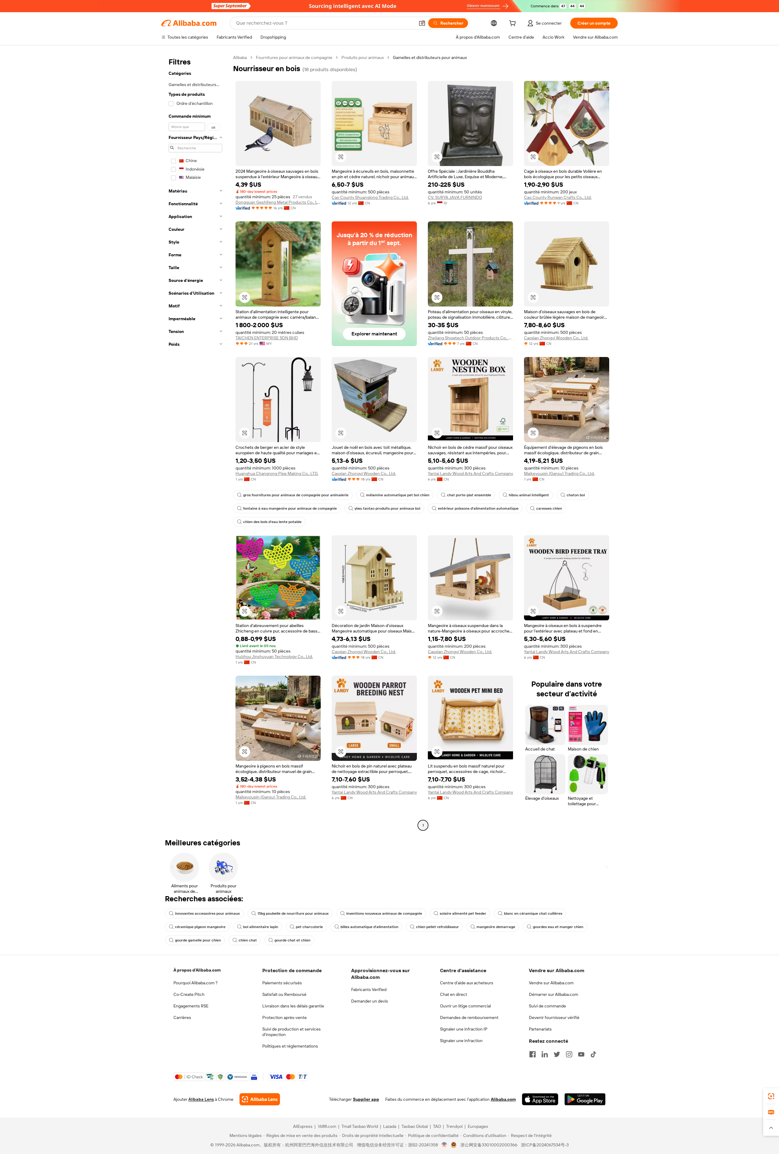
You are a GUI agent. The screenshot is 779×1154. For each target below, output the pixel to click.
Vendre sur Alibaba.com (551, 982)
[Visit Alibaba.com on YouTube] (581, 1054)
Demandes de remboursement (469, 1017)
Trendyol (454, 1126)
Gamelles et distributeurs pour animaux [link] (430, 57)
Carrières (182, 1017)
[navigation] (195, 442)
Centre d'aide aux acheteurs (466, 982)
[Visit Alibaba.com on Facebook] (532, 1054)
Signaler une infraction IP (463, 1029)
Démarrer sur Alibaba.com (553, 994)
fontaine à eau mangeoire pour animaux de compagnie (290, 508)
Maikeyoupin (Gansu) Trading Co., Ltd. (559, 473)
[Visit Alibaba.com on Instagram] (569, 1054)
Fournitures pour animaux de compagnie (294, 57)
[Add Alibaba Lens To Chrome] (259, 1099)
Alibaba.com (503, 1099)
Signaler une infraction (461, 1040)
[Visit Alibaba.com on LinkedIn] (544, 1054)
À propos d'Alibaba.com (197, 970)
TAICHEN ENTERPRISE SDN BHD (267, 337)
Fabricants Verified (368, 989)
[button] (422, 23)
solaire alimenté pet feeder (463, 913)
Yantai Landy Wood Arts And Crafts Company (470, 473)
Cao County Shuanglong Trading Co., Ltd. (370, 197)
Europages (478, 1126)
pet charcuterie (309, 927)
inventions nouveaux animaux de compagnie (384, 913)
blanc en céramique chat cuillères (533, 913)
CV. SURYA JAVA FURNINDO (455, 197)
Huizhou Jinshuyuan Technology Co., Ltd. (274, 656)
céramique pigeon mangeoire (200, 927)
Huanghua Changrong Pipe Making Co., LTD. (277, 473)
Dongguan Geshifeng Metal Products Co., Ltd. (278, 202)
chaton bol (576, 495)
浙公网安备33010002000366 (488, 1144)
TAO (437, 1126)
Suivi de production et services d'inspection (291, 1032)
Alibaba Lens (201, 1099)
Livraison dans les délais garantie (293, 1005)
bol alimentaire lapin (260, 927)
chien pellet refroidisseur (437, 927)
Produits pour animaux (362, 57)
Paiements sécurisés (282, 982)
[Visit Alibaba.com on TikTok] (593, 1054)
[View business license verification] (444, 1145)
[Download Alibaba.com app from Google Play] (585, 1099)
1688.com (327, 1126)
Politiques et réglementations (290, 1046)
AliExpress (303, 1126)
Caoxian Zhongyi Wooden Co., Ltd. (556, 337)
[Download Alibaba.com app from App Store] (540, 1099)
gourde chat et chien (292, 940)
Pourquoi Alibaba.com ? (195, 982)
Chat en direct (453, 994)
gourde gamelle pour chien (198, 940)
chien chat (248, 940)
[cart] (513, 24)
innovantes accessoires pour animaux (207, 913)
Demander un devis (369, 1001)
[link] (771, 1096)
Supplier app (366, 1099)
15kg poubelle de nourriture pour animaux (293, 913)
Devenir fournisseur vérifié (554, 1017)
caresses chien (549, 508)
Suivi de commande (547, 1005)
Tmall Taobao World (359, 1126)
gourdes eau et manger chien (558, 927)
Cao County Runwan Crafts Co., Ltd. (558, 197)
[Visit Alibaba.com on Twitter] (557, 1054)
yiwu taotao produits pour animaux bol (387, 508)
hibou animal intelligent (529, 495)
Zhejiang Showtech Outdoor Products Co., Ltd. (470, 337)
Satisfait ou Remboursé (284, 994)
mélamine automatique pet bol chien (397, 495)
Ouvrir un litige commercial (465, 1005)
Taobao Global (414, 1126)
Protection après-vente (284, 1017)
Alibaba (240, 57)
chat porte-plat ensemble (469, 495)
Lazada (389, 1126)
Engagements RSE (190, 1005)
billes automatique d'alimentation (369, 927)
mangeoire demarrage (496, 927)
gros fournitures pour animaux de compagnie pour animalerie (295, 495)
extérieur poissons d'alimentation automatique (478, 508)
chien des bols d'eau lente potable (272, 522)
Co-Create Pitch (188, 994)
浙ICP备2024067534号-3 (545, 1144)
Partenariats (540, 1029)
